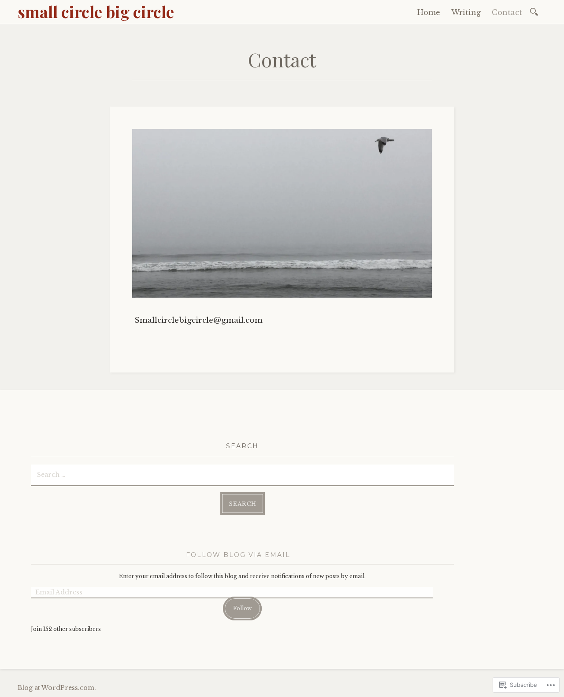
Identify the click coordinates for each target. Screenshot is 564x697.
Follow (242, 608)
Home (428, 12)
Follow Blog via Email (238, 555)
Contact (507, 12)
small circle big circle (96, 11)
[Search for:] (535, 11)
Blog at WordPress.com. (57, 688)
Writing (466, 12)
